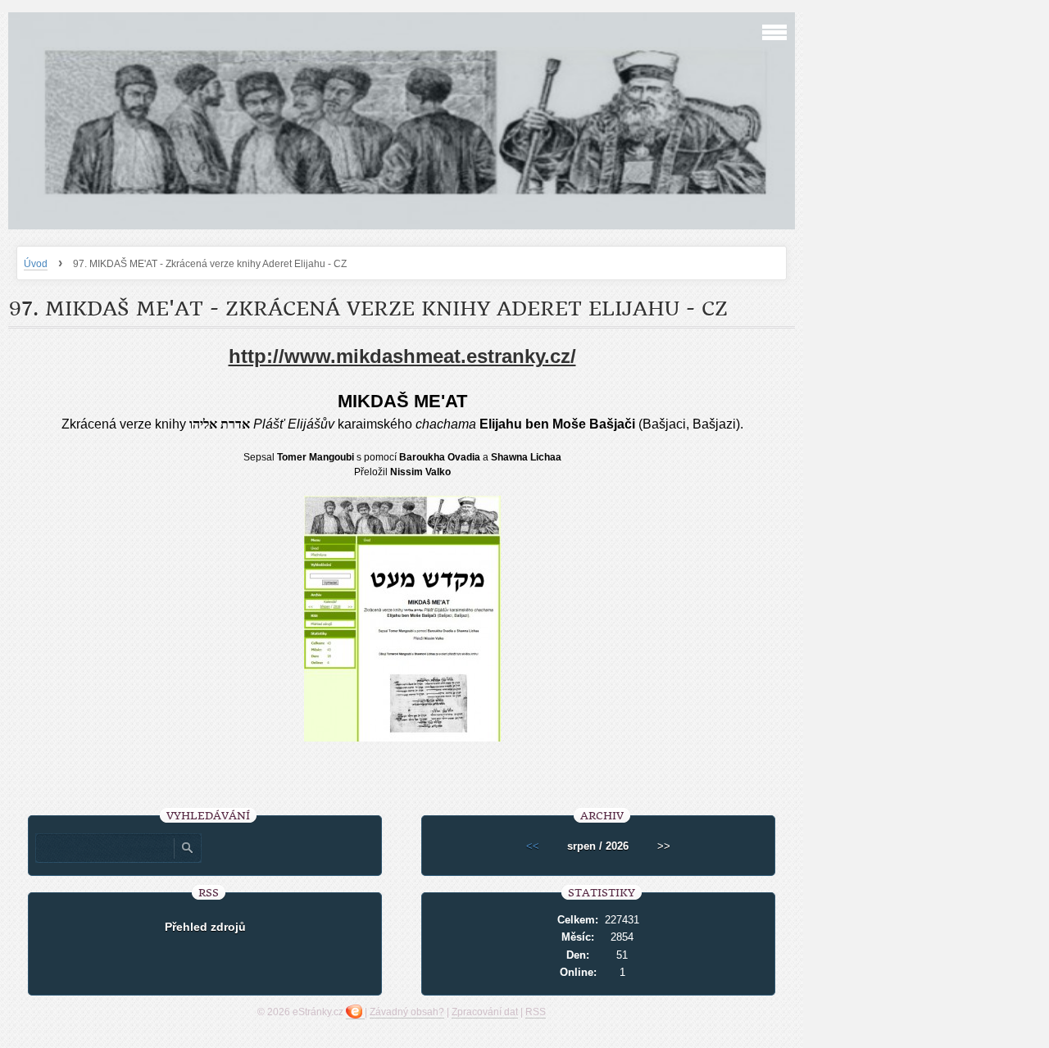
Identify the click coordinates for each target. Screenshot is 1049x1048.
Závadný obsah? (407, 1012)
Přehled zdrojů (205, 926)
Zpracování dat (485, 1012)
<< (532, 846)
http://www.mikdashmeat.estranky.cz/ (402, 356)
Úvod (36, 264)
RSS (535, 1012)
